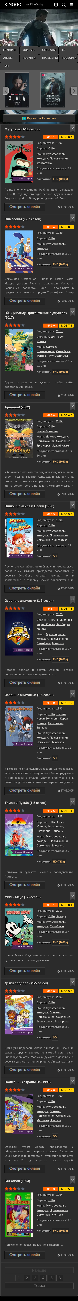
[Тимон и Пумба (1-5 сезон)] (25, 885)
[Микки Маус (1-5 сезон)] (25, 971)
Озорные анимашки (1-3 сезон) (29, 600)
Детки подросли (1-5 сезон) (26, 983)
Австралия (43, 830)
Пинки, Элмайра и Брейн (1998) (29, 506)
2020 (59, 614)
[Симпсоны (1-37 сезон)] (25, 300)
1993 (59, 708)
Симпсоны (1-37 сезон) (23, 219)
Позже (39, 1285)
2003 (59, 997)
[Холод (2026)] (17, 90)
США (51, 148)
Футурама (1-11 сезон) (22, 129)
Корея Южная (46, 624)
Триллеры (43, 445)
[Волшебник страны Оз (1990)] (25, 1168)
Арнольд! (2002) (17, 407)
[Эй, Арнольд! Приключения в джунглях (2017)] (25, 395)
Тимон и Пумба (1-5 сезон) (25, 803)
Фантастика (44, 162)
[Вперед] (74, 91)
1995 (59, 816)
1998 (59, 520)
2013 (59, 910)
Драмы (50, 436)
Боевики (55, 1012)
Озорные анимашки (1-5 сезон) (29, 695)
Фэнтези (42, 355)
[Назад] (6, 91)
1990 (59, 1095)
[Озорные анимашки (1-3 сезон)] (25, 682)
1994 (59, 1194)
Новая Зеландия (47, 718)
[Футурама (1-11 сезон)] (25, 207)
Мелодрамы (61, 1021)
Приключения (59, 158)
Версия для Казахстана (39, 118)
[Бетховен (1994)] (25, 1255)
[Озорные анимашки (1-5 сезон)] (25, 790)
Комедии (42, 158)
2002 (59, 421)
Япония (61, 714)
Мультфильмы (58, 355)
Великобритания (47, 431)
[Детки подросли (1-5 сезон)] (25, 1070)
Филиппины (64, 619)
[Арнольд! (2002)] (25, 494)
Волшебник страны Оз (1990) (28, 1082)
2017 (59, 331)
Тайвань (42, 727)
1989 (59, 232)
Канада (41, 628)
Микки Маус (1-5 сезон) (23, 897)
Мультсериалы (55, 153)
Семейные (63, 351)
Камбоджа (63, 624)
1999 (59, 142)
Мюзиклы (58, 643)
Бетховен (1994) (17, 1181)
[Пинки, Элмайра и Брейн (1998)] (25, 588)
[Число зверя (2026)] (52, 90)
